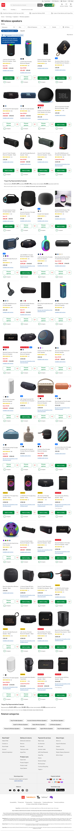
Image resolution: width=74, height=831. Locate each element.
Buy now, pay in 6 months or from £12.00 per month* (45, 310)
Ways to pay (41, 740)
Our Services (41, 743)
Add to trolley (9, 78)
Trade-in (40, 769)
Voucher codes (42, 749)
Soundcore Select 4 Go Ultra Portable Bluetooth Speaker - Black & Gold (62, 62)
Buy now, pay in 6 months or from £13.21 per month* (27, 361)
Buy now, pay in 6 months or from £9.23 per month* (62, 165)
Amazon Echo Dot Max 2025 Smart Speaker (44, 351)
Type (45, 27)
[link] (21, 59)
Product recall (23, 765)
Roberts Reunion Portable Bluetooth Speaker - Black (44, 60)
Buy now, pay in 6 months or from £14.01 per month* (10, 687)
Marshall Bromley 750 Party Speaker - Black (61, 496)
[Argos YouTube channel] (10, 790)
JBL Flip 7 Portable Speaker (27, 108)
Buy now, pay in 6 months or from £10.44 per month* (62, 552)
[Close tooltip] (19, 38)
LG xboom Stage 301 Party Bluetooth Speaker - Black (26, 587)
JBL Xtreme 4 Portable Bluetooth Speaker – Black (26, 632)
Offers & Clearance (32, 27)
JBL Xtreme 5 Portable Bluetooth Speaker (26, 353)
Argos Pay (40, 755)
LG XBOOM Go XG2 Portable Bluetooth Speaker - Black (62, 589)
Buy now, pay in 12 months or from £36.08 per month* (62, 505)
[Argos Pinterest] (22, 790)
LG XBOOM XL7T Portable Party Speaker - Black (10, 496)
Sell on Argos (59, 755)
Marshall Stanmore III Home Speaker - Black (44, 678)
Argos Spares (23, 768)
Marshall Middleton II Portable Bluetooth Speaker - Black (62, 543)
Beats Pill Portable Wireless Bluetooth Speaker (27, 304)
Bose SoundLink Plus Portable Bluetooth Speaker (62, 402)
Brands (54, 27)
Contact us (5, 743)
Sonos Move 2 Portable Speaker (11, 677)
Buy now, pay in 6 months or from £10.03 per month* (62, 408)
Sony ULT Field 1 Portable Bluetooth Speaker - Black (9, 153)
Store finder (5, 746)
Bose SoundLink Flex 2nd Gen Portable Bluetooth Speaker (62, 257)
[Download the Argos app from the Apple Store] (50, 791)
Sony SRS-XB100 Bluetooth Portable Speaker (9, 304)
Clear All (22, 30)
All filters (67, 27)
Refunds (22, 746)
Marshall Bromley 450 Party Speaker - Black (62, 678)
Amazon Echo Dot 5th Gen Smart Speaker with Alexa (44, 111)
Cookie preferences (48, 802)
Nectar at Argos (42, 760)
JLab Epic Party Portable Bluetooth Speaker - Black (9, 60)
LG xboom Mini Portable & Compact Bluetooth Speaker (27, 450)
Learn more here (18, 780)
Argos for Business (61, 743)
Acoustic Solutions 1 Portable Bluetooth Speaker (27, 213)
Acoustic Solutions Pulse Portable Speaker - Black (9, 210)
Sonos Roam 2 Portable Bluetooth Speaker (9, 400)
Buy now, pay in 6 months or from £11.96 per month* (45, 505)
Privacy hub (21, 802)
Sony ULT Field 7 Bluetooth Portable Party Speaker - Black (45, 587)
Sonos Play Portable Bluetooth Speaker (45, 304)
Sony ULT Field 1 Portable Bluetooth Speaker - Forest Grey (44, 154)
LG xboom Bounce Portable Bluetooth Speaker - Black (44, 541)
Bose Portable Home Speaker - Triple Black (28, 678)
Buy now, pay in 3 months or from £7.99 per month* (27, 505)
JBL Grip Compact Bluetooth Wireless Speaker (62, 351)
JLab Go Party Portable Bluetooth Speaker (26, 62)
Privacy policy (28, 802)
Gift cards (40, 746)
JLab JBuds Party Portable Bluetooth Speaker (61, 304)
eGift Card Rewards (43, 752)
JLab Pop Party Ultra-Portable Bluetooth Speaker (45, 257)
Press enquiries (60, 749)
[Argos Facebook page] (14, 790)
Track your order (24, 749)
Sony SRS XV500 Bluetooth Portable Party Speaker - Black (62, 153)
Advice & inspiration (7, 752)
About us (58, 740)
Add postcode (8, 35)
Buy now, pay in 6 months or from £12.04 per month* (45, 410)
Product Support (24, 762)
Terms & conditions (59, 802)
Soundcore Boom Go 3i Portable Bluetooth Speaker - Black (63, 447)
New (20, 27)
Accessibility (13, 802)
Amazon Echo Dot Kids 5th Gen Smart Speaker (10, 544)
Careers (58, 746)
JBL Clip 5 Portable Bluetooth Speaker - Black (27, 153)
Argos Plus (23, 752)
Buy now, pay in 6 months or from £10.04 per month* (45, 689)
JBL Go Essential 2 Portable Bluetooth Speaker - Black (62, 107)
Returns (22, 743)
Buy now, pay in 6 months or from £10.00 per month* (27, 689)
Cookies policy (37, 802)
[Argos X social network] (18, 790)
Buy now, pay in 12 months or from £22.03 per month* (62, 684)
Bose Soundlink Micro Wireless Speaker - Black (10, 587)
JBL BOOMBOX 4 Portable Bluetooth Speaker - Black (26, 255)
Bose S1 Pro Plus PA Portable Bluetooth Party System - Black (63, 631)
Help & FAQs (5, 740)
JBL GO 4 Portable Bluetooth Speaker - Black (10, 632)
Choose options (26, 77)
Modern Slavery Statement (62, 752)
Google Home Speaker (43, 214)
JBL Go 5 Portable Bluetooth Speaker (10, 259)
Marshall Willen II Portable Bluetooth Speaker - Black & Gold (45, 633)
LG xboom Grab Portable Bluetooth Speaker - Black (26, 541)
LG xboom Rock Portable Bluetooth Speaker (44, 450)
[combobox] (23, 5)
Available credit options (8, 70)
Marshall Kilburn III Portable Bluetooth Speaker (44, 402)
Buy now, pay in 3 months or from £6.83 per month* (45, 550)
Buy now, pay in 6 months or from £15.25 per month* (27, 266)
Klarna (39, 758)
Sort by (3, 24)
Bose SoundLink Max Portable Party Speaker (10, 448)
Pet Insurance (41, 763)
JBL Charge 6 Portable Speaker (10, 108)
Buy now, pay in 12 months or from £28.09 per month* (62, 639)
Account (4, 749)
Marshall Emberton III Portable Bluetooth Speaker (10, 353)
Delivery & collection (25, 740)
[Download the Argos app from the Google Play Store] (60, 791)
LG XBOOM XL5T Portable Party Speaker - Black (28, 496)
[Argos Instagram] (27, 790)
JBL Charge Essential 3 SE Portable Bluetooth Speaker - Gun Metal (27, 400)
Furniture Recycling (43, 766)
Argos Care (23, 759)
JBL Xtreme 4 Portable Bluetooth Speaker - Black (44, 496)
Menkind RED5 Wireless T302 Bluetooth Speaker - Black (62, 210)
